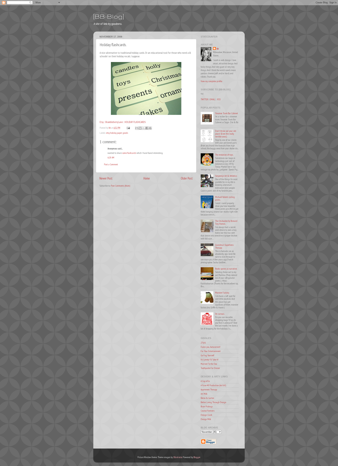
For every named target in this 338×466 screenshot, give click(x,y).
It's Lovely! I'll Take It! (209, 359)
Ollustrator (177, 457)
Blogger (196, 457)
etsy (107, 132)
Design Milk (206, 419)
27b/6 (203, 342)
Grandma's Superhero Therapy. (224, 246)
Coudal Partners (207, 410)
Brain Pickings (207, 406)
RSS (219, 99)
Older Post (187, 178)
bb (218, 48)
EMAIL (212, 99)
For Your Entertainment (211, 351)
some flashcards (129, 153)
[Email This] (137, 128)
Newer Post (105, 178)
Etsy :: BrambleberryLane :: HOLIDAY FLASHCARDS (123, 122)
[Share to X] (143, 128)
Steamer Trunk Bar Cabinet (226, 113)
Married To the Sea (209, 363)
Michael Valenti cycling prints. (225, 198)
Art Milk (204, 393)
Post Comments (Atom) (120, 185)
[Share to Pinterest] (150, 128)
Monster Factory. (222, 292)
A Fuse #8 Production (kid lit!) (213, 385)
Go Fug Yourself (207, 355)
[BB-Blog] (108, 16)
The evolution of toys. (224, 154)
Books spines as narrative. (226, 268)
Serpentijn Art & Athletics (226, 175)
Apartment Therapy (209, 389)
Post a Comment (111, 164)
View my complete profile (211, 81)
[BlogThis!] (140, 128)
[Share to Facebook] (147, 128)
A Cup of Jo (205, 381)
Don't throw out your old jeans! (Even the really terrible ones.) (225, 133)
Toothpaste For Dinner (210, 368)
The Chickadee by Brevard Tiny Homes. (226, 222)
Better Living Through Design (213, 402)
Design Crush (206, 414)
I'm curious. (219, 313)
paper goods (122, 132)
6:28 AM (111, 157)
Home (146, 178)
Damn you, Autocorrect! (210, 346)
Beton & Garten (207, 398)
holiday (113, 132)
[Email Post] (128, 127)
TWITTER (204, 99)
